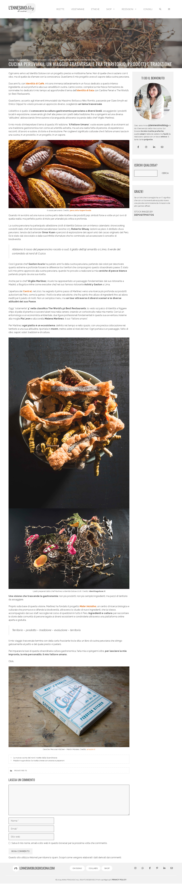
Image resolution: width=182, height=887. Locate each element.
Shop (108, 9)
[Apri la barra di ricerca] (160, 9)
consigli (147, 9)
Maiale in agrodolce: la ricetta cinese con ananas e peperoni (38, 760)
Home (11, 60)
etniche (95, 9)
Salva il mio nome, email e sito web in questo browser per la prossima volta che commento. (59, 843)
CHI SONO (77, 868)
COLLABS (93, 868)
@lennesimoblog (158, 125)
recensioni (127, 9)
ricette (60, 9)
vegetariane (77, 9)
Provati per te (22, 60)
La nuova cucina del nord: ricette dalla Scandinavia (35, 758)
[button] (169, 9)
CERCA (165, 173)
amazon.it (91, 749)
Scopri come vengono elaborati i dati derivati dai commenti (90, 857)
